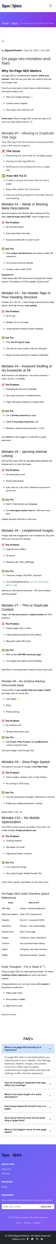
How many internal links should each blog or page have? (24, 1119)
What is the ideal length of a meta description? (22, 1095)
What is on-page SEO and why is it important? (22, 1048)
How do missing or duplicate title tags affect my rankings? (25, 1084)
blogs (15, 23)
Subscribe (46, 1206)
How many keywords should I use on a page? (25, 1107)
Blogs (4, 1186)
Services (6, 1173)
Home (5, 23)
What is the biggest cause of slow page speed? (25, 1130)
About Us (6, 1169)
